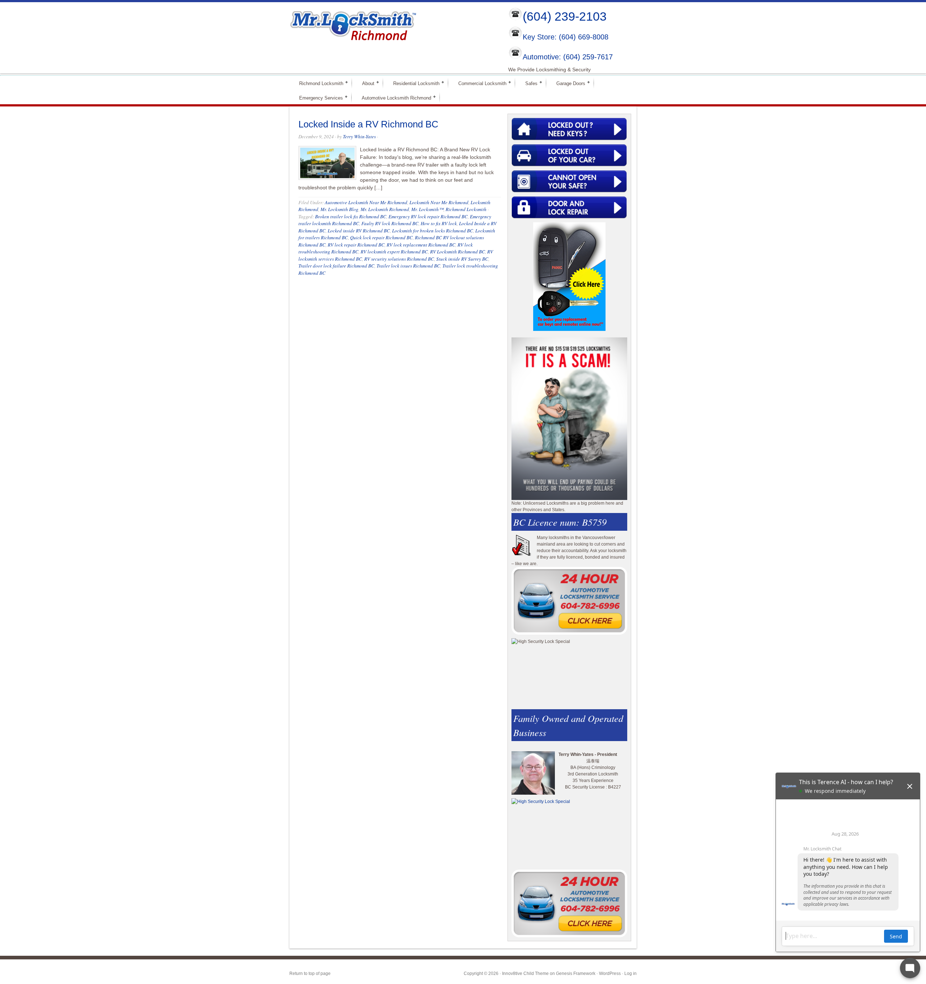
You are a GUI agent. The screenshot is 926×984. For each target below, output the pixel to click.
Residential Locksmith (413, 83)
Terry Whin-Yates (359, 136)
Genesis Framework (575, 973)
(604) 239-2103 (565, 16)
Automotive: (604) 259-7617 (568, 57)
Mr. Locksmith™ (427, 209)
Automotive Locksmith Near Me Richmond (366, 202)
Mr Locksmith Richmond (352, 24)
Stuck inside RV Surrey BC (462, 259)
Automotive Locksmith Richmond (393, 97)
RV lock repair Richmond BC (356, 244)
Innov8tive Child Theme (525, 973)
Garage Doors (567, 83)
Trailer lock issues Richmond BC (408, 265)
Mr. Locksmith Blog (339, 209)
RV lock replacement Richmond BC (421, 244)
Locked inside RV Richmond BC (359, 230)
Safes (528, 83)
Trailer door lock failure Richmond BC (336, 265)
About (365, 83)
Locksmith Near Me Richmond (438, 202)
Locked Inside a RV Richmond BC (368, 124)
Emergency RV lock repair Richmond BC (428, 216)
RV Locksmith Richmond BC (457, 251)
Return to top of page (310, 973)
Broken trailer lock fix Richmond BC (350, 216)
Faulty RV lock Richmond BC (390, 223)
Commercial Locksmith (479, 83)
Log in (630, 973)
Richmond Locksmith (318, 83)
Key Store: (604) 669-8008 (565, 37)
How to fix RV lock (439, 223)
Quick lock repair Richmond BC (381, 237)
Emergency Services (318, 97)
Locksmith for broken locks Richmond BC (432, 230)
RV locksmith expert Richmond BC (394, 251)
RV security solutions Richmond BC (399, 259)
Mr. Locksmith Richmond (385, 209)
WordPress (610, 973)
